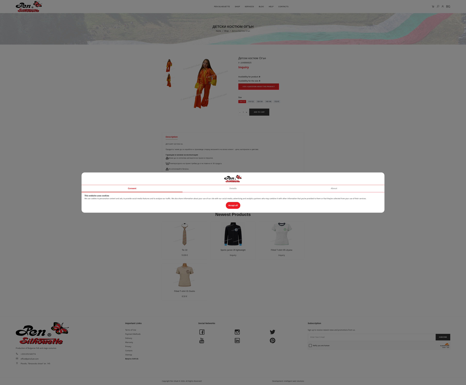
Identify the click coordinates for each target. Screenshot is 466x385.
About (334, 188)
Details (233, 188)
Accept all (233, 205)
